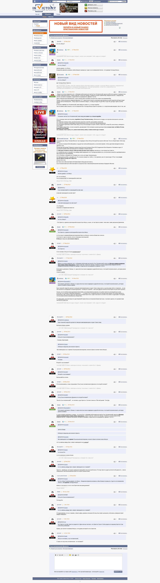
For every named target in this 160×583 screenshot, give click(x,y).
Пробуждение (38, 38)
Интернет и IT (37, 87)
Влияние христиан (39, 50)
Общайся (48, 14)
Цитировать (124, 41)
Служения (37, 43)
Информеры (100, 578)
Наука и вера (37, 55)
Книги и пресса (38, 85)
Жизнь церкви (38, 40)
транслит (101, 571)
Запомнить (85, 1)
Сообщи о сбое (38, 102)
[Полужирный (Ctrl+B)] (56, 555)
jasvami (66, 230)
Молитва (51, 16)
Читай (37, 14)
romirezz (61, 49)
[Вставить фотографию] (73, 555)
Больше (125, 38)
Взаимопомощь (38, 99)
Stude (65, 536)
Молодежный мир (39, 67)
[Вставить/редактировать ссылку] (65, 555)
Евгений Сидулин (63, 138)
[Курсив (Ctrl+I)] (58, 555)
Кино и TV (36, 90)
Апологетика (37, 60)
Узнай (58, 14)
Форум (44, 16)
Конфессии (37, 58)
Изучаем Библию (39, 33)
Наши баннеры (86, 578)
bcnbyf (66, 334)
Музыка (36, 82)
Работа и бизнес (38, 53)
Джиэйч (66, 63)
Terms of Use (78, 578)
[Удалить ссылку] (67, 555)
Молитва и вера (38, 35)
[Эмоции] (70, 555)
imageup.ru (75, 571)
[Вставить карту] (78, 555)
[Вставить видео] (76, 555)
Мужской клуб (38, 70)
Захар (58, 60)
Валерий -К (67, 281)
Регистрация (97, 1)
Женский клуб (38, 72)
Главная (36, 24)
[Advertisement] (88, 309)
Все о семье (37, 75)
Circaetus (61, 74)
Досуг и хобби (38, 92)
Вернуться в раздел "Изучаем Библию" (62, 38)
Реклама (93, 578)
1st (65, 522)
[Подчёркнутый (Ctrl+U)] (60, 555)
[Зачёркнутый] (62, 555)
